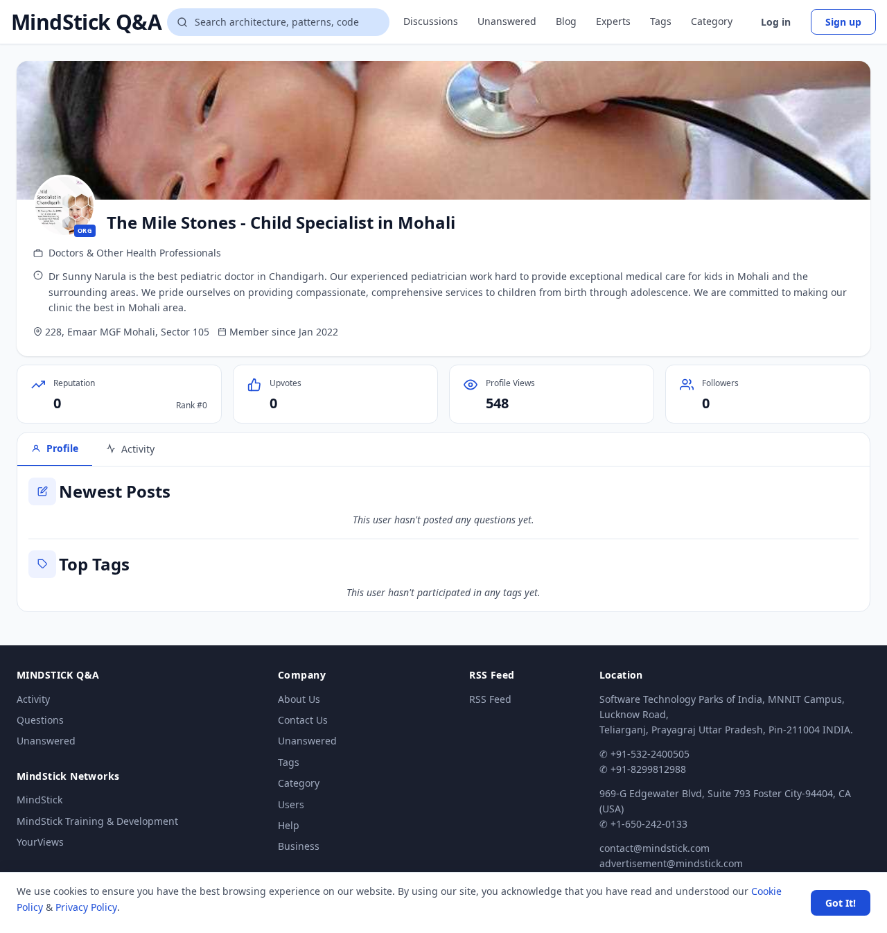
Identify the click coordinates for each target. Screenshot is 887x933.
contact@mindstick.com (654, 848)
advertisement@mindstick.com (671, 863)
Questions (40, 719)
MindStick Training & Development (97, 821)
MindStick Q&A (86, 22)
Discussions (430, 21)
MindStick (39, 799)
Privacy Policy (86, 907)
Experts (613, 21)
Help (288, 825)
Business (298, 846)
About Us (299, 699)
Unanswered (506, 21)
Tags (660, 21)
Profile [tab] (62, 448)
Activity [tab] (138, 448)
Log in (776, 21)
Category (711, 21)
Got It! (840, 902)
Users (291, 804)
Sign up (843, 21)
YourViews (40, 841)
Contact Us (303, 719)
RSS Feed (490, 699)
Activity (33, 699)
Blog (566, 21)
